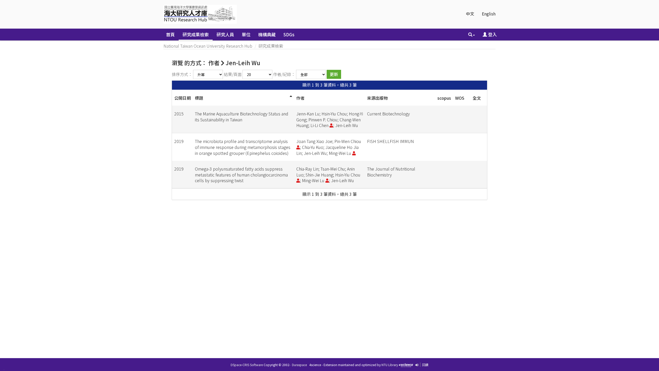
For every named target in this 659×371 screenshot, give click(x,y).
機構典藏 (267, 34)
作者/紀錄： (284, 74)
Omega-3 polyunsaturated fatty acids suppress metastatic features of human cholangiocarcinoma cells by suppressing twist (241, 175)
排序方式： (182, 74)
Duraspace (299, 364)
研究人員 (225, 34)
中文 (470, 14)
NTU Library (389, 364)
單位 (246, 34)
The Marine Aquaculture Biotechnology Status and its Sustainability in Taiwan (241, 117)
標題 (199, 98)
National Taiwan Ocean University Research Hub (207, 46)
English (489, 14)
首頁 (170, 34)
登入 (492, 34)
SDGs (288, 34)
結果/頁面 (233, 74)
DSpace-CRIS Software (247, 364)
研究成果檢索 (196, 34)
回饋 (425, 364)
